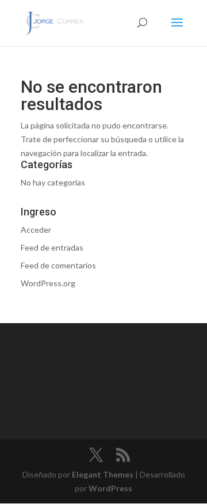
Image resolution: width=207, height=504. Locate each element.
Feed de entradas (52, 247)
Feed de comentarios (58, 265)
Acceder (36, 229)
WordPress (110, 488)
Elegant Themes (102, 474)
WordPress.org (48, 283)
